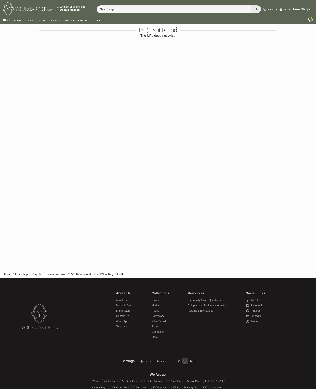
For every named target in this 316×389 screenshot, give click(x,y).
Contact (97, 20)
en (285, 9)
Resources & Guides (76, 20)
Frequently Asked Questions (204, 300)
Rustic (155, 310)
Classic (156, 300)
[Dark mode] (191, 361)
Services (55, 20)
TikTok (255, 301)
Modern (156, 305)
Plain (155, 326)
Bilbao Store (123, 310)
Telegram (121, 326)
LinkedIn (255, 317)
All (8, 20)
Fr (16, 274)
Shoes (42, 20)
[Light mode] (179, 361)
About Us (121, 300)
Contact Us (122, 316)
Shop (25, 274)
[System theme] (185, 361)
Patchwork (158, 316)
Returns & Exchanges (200, 310)
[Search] (256, 9)
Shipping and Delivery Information (207, 305)
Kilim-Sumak (159, 321)
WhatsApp (122, 321)
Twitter (255, 322)
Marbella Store (124, 305)
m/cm (270, 9)
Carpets (30, 20)
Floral (155, 337)
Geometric (158, 331)
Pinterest (255, 311)
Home (17, 20)
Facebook (255, 306)
